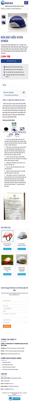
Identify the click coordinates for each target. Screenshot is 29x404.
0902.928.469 (7, 380)
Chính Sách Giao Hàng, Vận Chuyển (10, 369)
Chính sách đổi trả (6, 362)
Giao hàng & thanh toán (7, 364)
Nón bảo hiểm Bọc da (16, 8)
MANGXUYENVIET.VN (17, 395)
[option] (3, 17)
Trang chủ (3, 8)
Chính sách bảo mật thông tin (9, 367)
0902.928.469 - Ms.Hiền (16, 378)
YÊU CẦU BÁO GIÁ (11, 61)
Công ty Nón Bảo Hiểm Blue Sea (11, 95)
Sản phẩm (8, 8)
